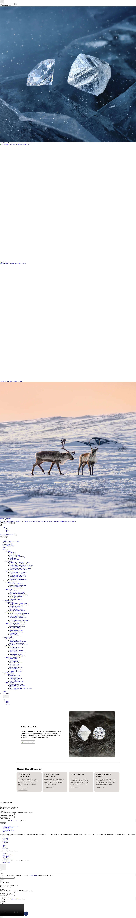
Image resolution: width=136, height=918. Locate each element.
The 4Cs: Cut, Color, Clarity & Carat (18, 644)
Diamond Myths (13, 590)
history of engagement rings (44, 521)
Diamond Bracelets (14, 660)
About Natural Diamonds (15, 654)
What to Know (10, 602)
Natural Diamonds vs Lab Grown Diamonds (20, 688)
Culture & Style (13, 554)
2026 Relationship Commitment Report (19, 605)
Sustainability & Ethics (8, 545)
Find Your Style (10, 571)
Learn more (23, 789)
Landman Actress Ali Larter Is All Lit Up (19, 562)
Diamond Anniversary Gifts (16, 667)
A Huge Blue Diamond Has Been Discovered (20, 566)
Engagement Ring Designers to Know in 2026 (21, 565)
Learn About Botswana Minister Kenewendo (20, 564)
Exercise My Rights (8, 859)
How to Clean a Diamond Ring (17, 622)
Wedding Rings (13, 633)
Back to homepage (29, 742)
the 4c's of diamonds (32, 521)
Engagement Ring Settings (16, 616)
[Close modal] (26, 915)
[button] (4, 527)
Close (2, 903)
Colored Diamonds (14, 598)
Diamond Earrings (14, 664)
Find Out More (10, 589)
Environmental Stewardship (16, 684)
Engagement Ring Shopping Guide (18, 603)
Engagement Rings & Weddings (17, 557)
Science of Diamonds (14, 555)
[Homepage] (4, 537)
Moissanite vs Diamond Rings (16, 614)
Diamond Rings (13, 634)
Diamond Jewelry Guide (15, 640)
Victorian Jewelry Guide (15, 578)
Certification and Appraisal (16, 606)
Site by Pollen (6, 862)
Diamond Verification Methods (17, 592)
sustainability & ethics (21, 521)
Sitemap (5, 853)
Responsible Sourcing (14, 675)
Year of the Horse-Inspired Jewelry (18, 579)
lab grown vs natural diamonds (8, 521)
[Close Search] (2, 1)
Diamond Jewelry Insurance (16, 650)
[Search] (16, 4)
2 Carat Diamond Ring (15, 629)
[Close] (10, 523)
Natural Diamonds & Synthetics (11, 541)
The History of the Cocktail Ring (17, 575)
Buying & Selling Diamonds (16, 643)
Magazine (5, 540)
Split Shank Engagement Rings (17, 573)
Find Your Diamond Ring (12, 623)
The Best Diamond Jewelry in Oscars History (20, 568)
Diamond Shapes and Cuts (16, 609)
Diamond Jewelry (7, 544)
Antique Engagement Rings (16, 670)
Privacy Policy (6, 856)
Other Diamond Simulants (15, 588)
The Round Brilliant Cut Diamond (18, 572)
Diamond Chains (13, 661)
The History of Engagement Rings (18, 617)
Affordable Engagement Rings (17, 626)
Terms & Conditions (34, 875)
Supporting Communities (15, 599)
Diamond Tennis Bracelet (15, 663)
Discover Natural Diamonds (16, 583)
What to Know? (10, 582)
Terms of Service (15, 820)
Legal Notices (6, 858)
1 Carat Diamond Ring (15, 627)
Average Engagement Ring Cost (17, 610)
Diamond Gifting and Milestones (17, 641)
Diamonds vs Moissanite (15, 586)
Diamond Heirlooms (14, 668)
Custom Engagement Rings (16, 630)
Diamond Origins (13, 677)
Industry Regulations (14, 680)
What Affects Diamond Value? (17, 593)
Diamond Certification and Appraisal (18, 595)
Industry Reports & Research (16, 681)
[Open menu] (13, 523)
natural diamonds (71, 521)
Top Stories (9, 561)
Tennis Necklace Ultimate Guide (17, 576)
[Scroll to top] (3, 867)
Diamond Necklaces (14, 665)
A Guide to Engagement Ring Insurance (19, 620)
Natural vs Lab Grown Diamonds (17, 585)
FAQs (4, 547)
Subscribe (3, 823)
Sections (8, 551)
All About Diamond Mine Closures (18, 569)
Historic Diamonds (14, 559)
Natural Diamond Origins (15, 596)
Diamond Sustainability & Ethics (17, 624)
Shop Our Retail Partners (15, 636)
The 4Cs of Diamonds (14, 607)
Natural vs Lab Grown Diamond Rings (19, 613)
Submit (2, 879)
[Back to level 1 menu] (16, 535)
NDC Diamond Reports (15, 687)
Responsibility (13, 558)
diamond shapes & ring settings (59, 521)
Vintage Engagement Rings (16, 631)
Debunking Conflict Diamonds (17, 685)
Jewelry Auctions (13, 648)
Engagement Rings (8, 543)
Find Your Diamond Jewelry (13, 657)
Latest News (12, 552)
